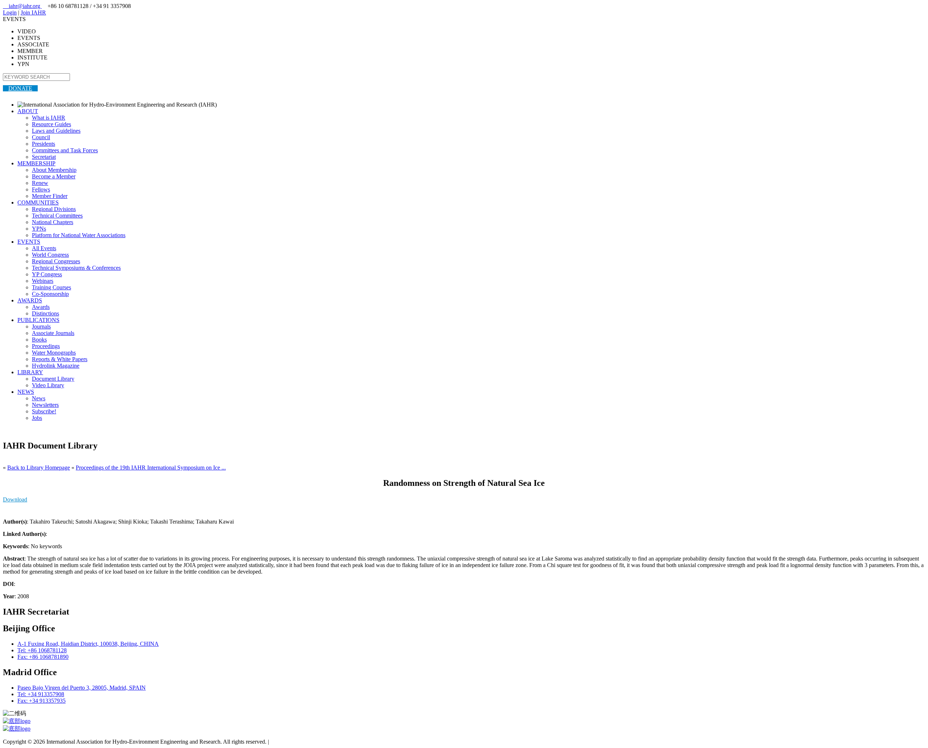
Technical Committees (57, 215)
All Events (44, 248)
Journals (41, 326)
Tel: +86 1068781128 (42, 650)
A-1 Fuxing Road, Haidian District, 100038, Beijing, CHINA (88, 644)
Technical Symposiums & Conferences (76, 268)
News (38, 398)
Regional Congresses (56, 261)
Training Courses (51, 287)
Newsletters (45, 405)
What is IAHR (48, 118)
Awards (41, 307)
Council (41, 137)
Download (15, 499)
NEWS (25, 392)
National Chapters (52, 222)
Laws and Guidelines (56, 131)
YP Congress (47, 274)
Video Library (48, 385)
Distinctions (45, 313)
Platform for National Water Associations (78, 235)
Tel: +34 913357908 (40, 694)
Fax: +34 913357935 (41, 701)
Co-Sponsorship (50, 294)
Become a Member (53, 176)
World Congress (50, 255)
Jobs (37, 418)
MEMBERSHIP (36, 163)
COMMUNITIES (38, 202)
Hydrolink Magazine (55, 366)
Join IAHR (33, 12)
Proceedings (46, 346)
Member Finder (49, 196)
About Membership (54, 170)
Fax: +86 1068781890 (43, 657)
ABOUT (27, 111)
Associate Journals (53, 333)
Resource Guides (51, 124)
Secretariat (44, 157)
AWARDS (29, 300)
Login (10, 12)
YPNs (39, 229)
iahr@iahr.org (22, 6)
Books (39, 339)
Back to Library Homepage (38, 467)
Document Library (53, 379)
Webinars (42, 281)
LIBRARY (30, 372)
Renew (40, 183)
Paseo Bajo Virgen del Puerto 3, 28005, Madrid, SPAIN (81, 688)
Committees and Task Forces (65, 150)
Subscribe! (44, 411)
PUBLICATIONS (38, 320)
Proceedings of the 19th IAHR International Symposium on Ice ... (151, 467)
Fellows (41, 189)
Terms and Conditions (295, 742)
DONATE (20, 88)
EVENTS (28, 242)
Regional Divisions (54, 209)
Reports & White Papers (59, 359)
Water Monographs (54, 353)
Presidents (43, 144)
